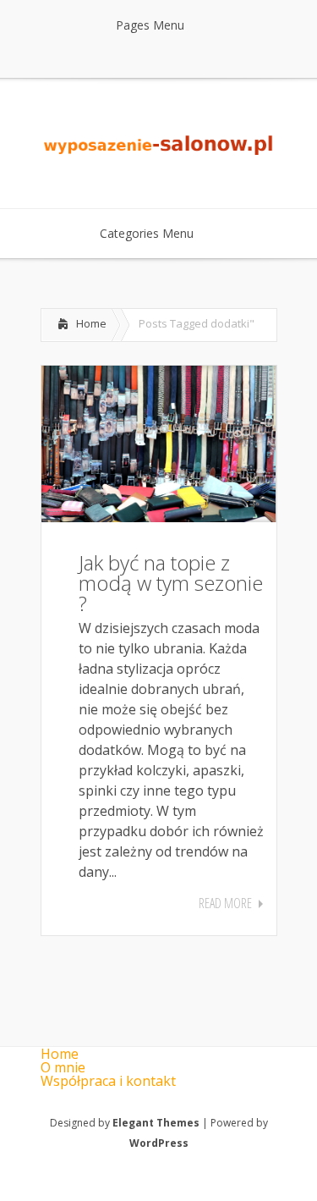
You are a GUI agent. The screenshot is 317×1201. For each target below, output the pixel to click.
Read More (225, 903)
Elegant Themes (155, 1123)
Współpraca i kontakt (108, 1081)
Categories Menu (147, 233)
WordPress (159, 1143)
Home (91, 323)
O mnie (63, 1067)
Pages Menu (150, 25)
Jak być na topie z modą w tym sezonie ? (171, 582)
